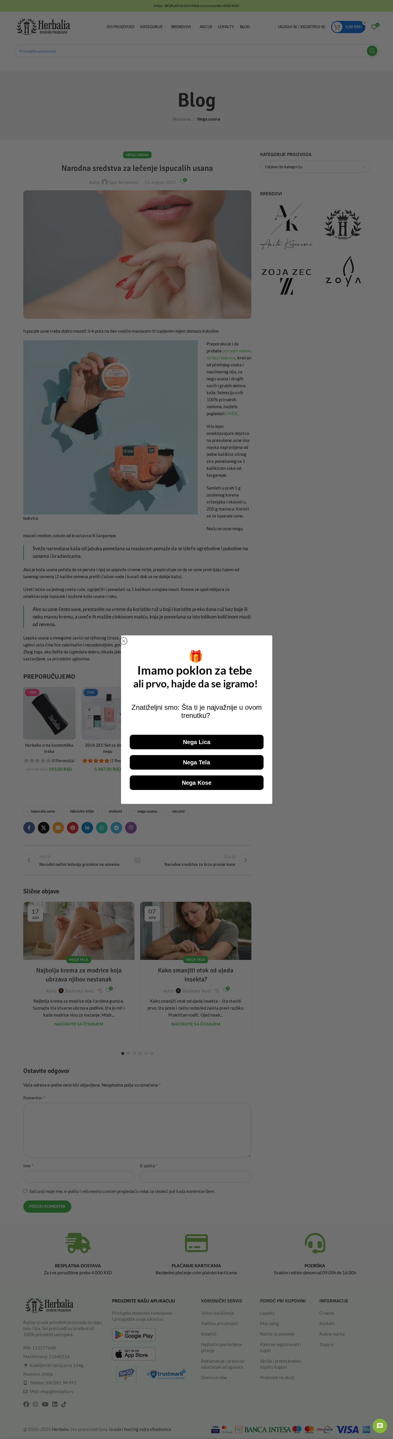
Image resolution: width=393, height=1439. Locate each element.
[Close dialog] (123, 641)
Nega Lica (196, 742)
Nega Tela (196, 762)
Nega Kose (196, 782)
